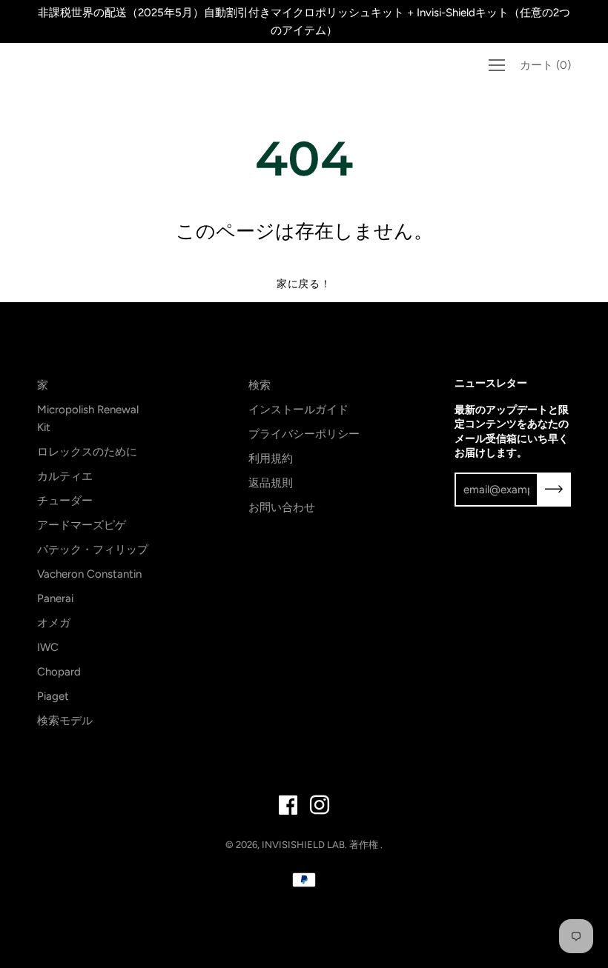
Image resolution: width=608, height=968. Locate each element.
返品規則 (270, 483)
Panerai (55, 598)
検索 (259, 385)
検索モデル (65, 720)
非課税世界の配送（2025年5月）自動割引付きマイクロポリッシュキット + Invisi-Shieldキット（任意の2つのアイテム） (304, 21)
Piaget (53, 696)
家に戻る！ (304, 284)
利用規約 (270, 458)
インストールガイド (298, 409)
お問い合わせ (281, 507)
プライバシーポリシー (304, 434)
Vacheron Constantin (89, 574)
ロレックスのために (87, 451)
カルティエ (65, 476)
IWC (48, 647)
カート (545, 65)
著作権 (364, 844)
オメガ (53, 623)
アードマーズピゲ (81, 525)
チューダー (65, 500)
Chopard (59, 671)
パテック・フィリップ (92, 549)
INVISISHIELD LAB (303, 844)
